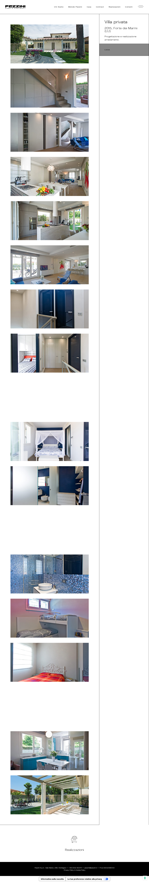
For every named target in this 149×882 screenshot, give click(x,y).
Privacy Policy (69, 870)
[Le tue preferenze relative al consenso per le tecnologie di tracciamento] (145, 878)
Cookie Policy (80, 870)
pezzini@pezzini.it (91, 868)
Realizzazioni (74, 850)
